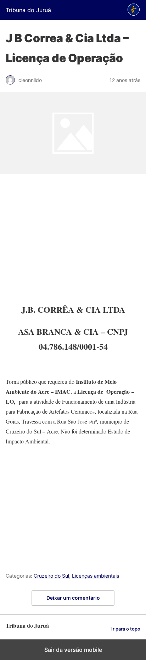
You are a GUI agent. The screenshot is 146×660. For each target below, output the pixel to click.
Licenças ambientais (95, 576)
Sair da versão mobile (73, 649)
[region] (73, 239)
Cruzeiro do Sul (51, 576)
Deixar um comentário (73, 598)
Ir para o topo (125, 629)
